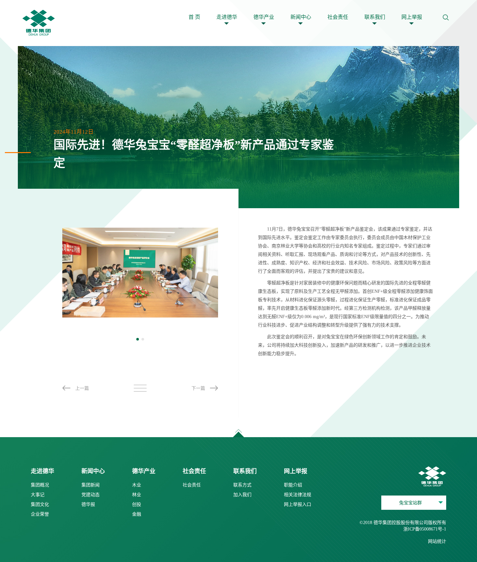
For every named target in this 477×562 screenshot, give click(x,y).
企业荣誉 (40, 514)
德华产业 (263, 17)
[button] (137, 339)
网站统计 (437, 541)
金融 (136, 514)
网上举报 (411, 17)
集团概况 (40, 485)
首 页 (194, 17)
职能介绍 (293, 485)
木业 (136, 485)
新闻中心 (300, 17)
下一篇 (198, 388)
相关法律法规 (297, 494)
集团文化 (40, 504)
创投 (136, 504)
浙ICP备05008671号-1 (424, 529)
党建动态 (90, 494)
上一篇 (82, 388)
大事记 (37, 494)
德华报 (88, 504)
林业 (136, 494)
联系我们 (374, 17)
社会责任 (337, 17)
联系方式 (242, 485)
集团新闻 (90, 485)
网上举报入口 (297, 504)
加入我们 (242, 494)
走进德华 (226, 17)
